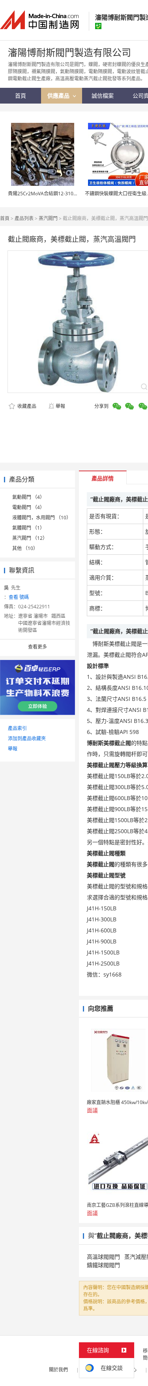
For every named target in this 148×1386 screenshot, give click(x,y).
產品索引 (17, 728)
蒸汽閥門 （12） (29, 538)
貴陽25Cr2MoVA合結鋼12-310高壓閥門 (50, 193)
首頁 (4, 218)
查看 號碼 (19, 597)
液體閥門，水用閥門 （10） (41, 517)
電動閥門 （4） (28, 507)
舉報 (60, 406)
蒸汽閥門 (48, 218)
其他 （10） (25, 548)
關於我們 (58, 1369)
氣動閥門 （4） (28, 497)
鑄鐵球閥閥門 (103, 1265)
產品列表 (24, 218)
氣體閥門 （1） (28, 527)
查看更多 (37, 646)
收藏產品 (26, 406)
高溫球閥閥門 (103, 1256)
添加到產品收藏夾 (27, 738)
